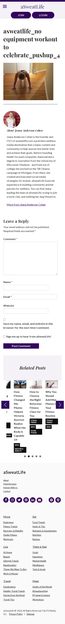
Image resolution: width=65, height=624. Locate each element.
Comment (10, 238)
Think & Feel (39, 546)
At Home (7, 552)
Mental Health (39, 561)
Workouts (8, 539)
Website (8, 305)
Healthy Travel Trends (14, 591)
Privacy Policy (16, 614)
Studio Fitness (34, 432)
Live (5, 546)
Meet (35, 581)
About (6, 480)
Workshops (38, 599)
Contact (6, 491)
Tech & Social (38, 569)
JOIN (21, 15)
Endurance (8, 522)
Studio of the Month (42, 586)
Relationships (9, 565)
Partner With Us (10, 487)
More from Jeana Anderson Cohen (26, 204)
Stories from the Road (14, 595)
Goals (35, 552)
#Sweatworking (40, 591)
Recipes (36, 539)
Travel (7, 581)
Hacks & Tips (38, 526)
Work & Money (10, 573)
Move (17, 445)
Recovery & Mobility (19, 450)
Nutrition (36, 535)
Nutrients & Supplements (44, 530)
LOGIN (43, 15)
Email (7, 296)
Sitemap (30, 614)
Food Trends (38, 522)
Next (60, 405)
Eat (34, 516)
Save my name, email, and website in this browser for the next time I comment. (28, 325)
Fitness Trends (34, 421)
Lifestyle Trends (11, 561)
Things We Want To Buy (15, 569)
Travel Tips (8, 599)
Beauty (6, 556)
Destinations (9, 586)
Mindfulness (38, 565)
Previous (5, 405)
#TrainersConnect (41, 595)
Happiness (37, 556)
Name (7, 282)
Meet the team (9, 484)
